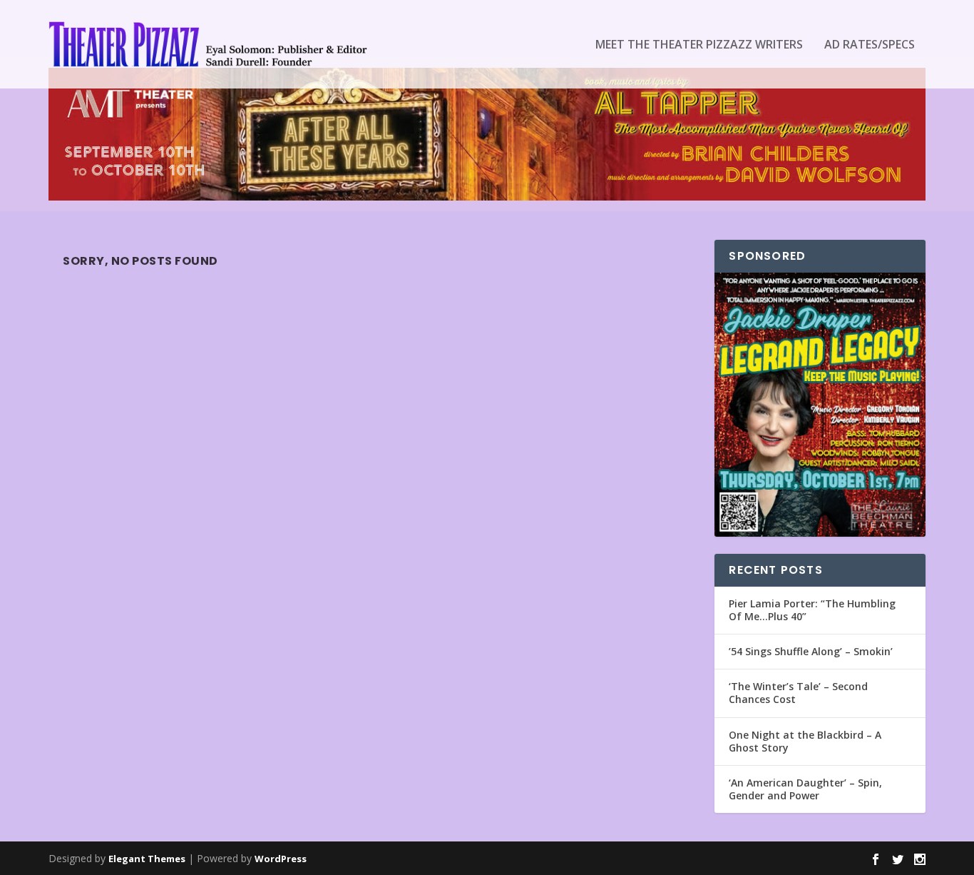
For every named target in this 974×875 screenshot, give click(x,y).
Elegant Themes (146, 858)
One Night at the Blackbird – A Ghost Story (805, 741)
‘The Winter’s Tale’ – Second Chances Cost (798, 692)
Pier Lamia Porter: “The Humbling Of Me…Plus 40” (812, 610)
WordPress (281, 858)
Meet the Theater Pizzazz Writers (699, 45)
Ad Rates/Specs (869, 45)
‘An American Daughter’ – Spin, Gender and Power (805, 789)
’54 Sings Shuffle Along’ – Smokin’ (811, 651)
